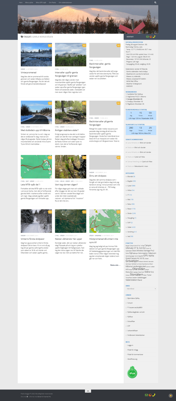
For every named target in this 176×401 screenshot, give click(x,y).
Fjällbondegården (143, 253)
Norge (130, 269)
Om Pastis (52, 2)
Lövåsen (153, 266)
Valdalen (134, 277)
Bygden (130, 181)
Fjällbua (130, 317)
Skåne (147, 271)
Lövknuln (148, 266)
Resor (129, 209)
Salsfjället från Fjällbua (135, 94)
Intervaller (150, 261)
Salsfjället (135, 272)
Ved (72, 181)
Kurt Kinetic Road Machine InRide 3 (144, 264)
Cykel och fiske (140, 157)
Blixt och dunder (145, 143)
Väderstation (131, 280)
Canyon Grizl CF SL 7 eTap (137, 245)
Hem (20, 2)
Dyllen (127, 253)
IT (128, 195)
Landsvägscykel (139, 266)
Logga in (130, 345)
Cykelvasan (129, 251)
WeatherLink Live (132, 74)
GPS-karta (148, 255)
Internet (145, 261)
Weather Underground (133, 84)
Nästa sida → (115, 265)
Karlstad (134, 264)
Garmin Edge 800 (139, 256)
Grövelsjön (132, 261)
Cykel (57, 69)
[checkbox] (171, 396)
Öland (139, 280)
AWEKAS (129, 86)
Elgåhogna (135, 253)
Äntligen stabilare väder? (67, 130)
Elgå (130, 253)
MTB (127, 269)
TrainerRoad (129, 277)
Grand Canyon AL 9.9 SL (135, 258)
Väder (23, 69)
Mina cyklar (29, 2)
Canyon (130, 303)
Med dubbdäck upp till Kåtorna (35, 130)
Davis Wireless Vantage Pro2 (143, 251)
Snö (152, 272)
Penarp (147, 269)
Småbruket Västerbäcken (136, 335)
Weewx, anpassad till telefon (136, 79)
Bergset (128, 245)
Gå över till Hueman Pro (44, 396)
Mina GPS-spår (41, 2)
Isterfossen (128, 264)
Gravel (146, 258)
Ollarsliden (138, 269)
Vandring (98, 236)
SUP (129, 223)
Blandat (130, 176)
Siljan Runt (141, 272)
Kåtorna (129, 266)
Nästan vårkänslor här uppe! (68, 239)
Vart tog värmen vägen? (66, 184)
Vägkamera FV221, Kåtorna (136, 97)
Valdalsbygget (141, 278)
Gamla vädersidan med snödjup (136, 71)
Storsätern (136, 274)
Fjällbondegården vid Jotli (136, 312)
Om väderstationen (65, 2)
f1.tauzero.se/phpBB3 (135, 307)
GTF (129, 326)
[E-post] (147, 36)
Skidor (91, 172)
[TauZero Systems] (151, 36)
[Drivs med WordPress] (27, 396)
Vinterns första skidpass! (32, 239)
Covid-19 (148, 248)
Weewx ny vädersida (133, 76)
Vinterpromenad (28, 72)
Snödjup (128, 275)
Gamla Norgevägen (130, 256)
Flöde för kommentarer (135, 354)
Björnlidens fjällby (134, 298)
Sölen (145, 275)
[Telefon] (154, 36)
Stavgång (131, 218)
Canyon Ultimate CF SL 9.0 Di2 (138, 246)
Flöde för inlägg (133, 350)
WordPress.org (132, 359)
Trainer (149, 275)
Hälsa (62, 181)
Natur (129, 204)
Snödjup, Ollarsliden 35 (135, 101)
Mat (27, 181)
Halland (141, 261)
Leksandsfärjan (133, 331)
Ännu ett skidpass (97, 175)
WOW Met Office (132, 81)
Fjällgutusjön (152, 253)
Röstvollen (129, 272)
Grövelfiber (131, 321)
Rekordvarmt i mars (141, 166)
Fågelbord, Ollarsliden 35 (135, 104)
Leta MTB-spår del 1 (30, 184)
